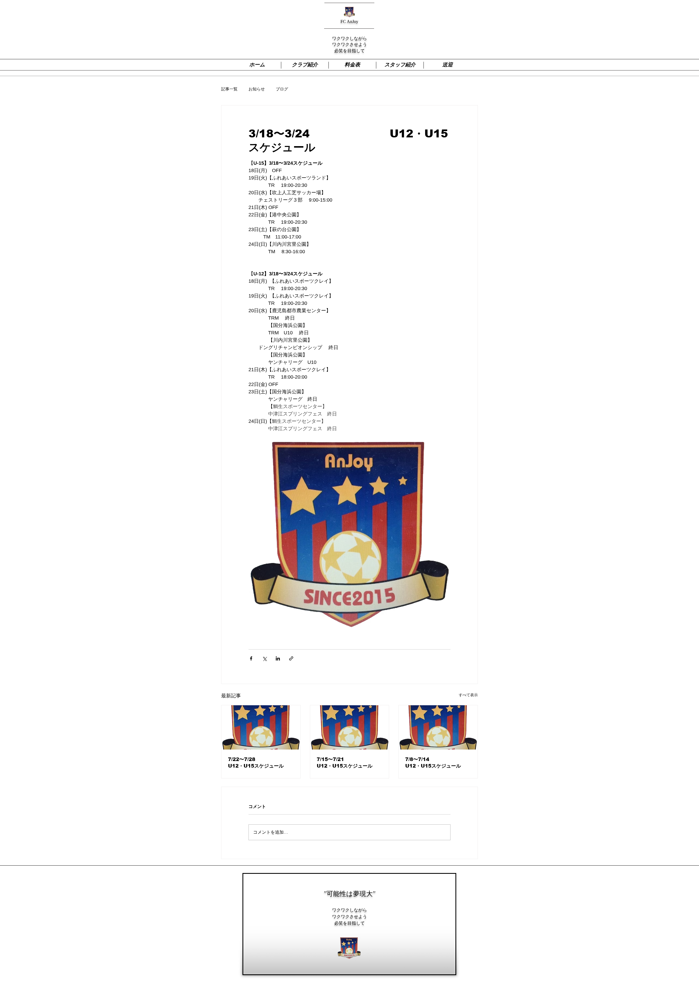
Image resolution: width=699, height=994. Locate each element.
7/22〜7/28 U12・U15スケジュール (259, 763)
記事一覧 (229, 89)
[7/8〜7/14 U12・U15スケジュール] (438, 727)
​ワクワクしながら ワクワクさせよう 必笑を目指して (349, 916)
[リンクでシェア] (291, 658)
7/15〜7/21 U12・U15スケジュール (348, 763)
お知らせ (256, 89)
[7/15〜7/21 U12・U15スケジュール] (349, 727)
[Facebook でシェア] (251, 658)
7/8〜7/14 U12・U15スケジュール (435, 763)
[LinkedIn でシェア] (277, 658)
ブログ (282, 89)
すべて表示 (468, 695)
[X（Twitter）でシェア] (264, 658)
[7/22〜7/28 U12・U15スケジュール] (260, 727)
